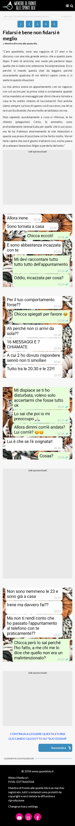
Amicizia (8, 16)
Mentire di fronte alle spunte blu (21, 43)
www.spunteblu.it (43, 771)
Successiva (58, 747)
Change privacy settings (23, 806)
